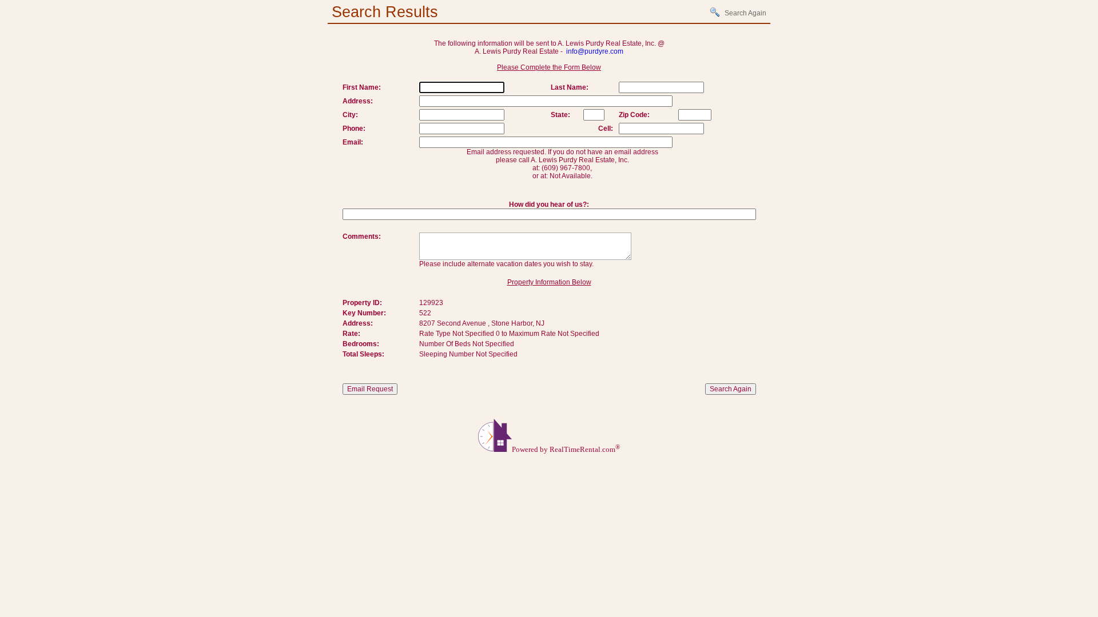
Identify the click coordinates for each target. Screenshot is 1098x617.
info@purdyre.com (594, 51)
